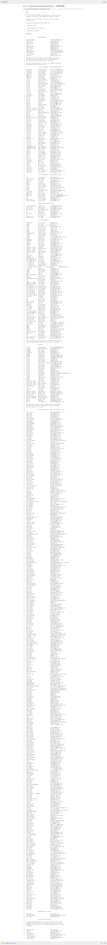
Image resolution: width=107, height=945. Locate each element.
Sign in (104, 2)
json (105, 943)
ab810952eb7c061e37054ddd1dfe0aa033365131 (41, 6)
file (49, 9)
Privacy (10, 943)
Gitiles (7, 943)
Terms (14, 943)
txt (102, 943)
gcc (27, 6)
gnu (24, 6)
